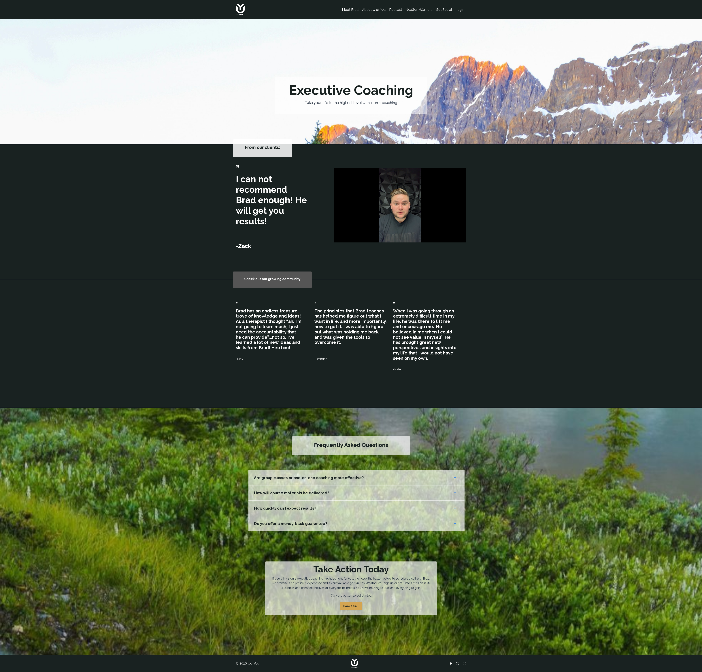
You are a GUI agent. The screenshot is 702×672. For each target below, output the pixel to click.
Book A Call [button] (351, 606)
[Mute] (455, 239)
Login (460, 10)
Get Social (444, 10)
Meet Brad (350, 10)
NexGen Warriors (419, 10)
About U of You (374, 10)
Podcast (395, 10)
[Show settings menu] (462, 239)
